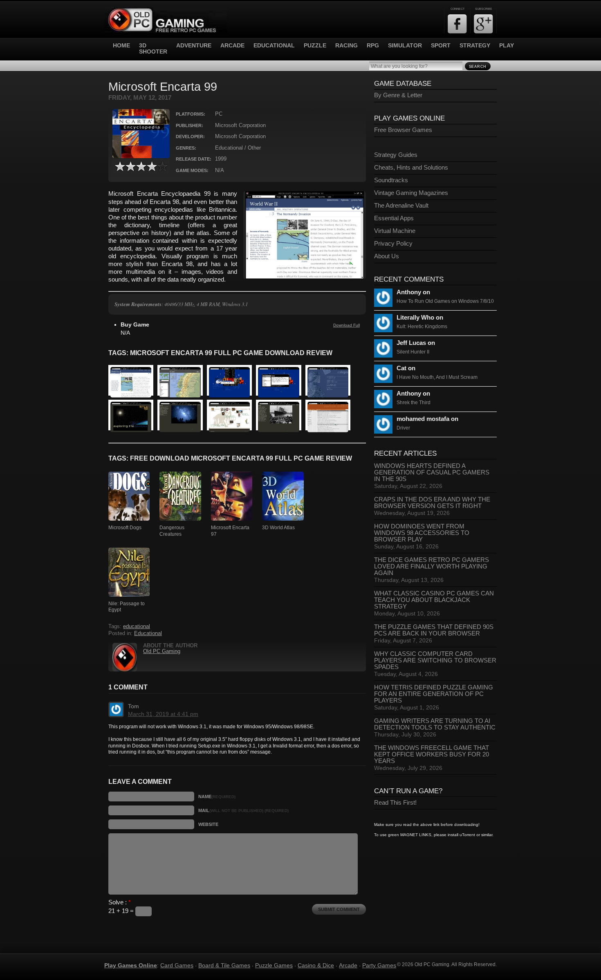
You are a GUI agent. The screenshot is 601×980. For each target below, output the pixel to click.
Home (121, 46)
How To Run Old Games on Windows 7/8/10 (445, 301)
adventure (193, 46)
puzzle (315, 46)
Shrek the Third (414, 402)
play (506, 46)
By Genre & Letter (398, 95)
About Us (386, 256)
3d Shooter (153, 49)
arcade (232, 46)
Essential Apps (394, 218)
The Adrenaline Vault (401, 205)
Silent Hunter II (413, 352)
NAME (216, 796)
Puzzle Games (274, 965)
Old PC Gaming (161, 651)
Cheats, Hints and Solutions (411, 167)
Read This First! (395, 802)
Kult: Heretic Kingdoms (422, 326)
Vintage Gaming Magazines (411, 193)
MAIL (243, 810)
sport (441, 46)
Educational (148, 633)
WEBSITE (208, 824)
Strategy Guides (395, 155)
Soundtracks (391, 180)
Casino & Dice (316, 965)
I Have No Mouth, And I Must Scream (437, 377)
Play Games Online (130, 965)
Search (478, 67)
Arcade (348, 965)
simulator (405, 46)
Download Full (346, 325)
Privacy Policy (393, 243)
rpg (373, 46)
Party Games (379, 965)
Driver (403, 428)
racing (346, 46)
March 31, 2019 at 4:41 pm (163, 714)
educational (274, 46)
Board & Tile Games (224, 965)
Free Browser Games (403, 130)
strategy (475, 46)
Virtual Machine (394, 231)
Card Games (176, 965)
